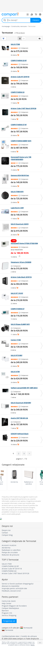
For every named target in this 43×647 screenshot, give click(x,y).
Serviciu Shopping (9, 615)
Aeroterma (14, 482)
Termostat (9, 630)
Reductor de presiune (10, 555)
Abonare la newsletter (10, 586)
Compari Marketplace (10, 608)
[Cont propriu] (40, 14)
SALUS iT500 (7, 564)
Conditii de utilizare (29, 636)
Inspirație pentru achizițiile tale (14, 588)
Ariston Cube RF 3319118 (12, 568)
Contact (5, 532)
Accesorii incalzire (9, 545)
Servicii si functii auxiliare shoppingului (17, 584)
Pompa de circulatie (10, 552)
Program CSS (7, 613)
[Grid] (24, 38)
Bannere (5, 610)
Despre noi (6, 530)
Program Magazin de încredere (14, 606)
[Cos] (36, 14)
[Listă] (20, 38)
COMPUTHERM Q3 (9, 571)
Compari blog (7, 535)
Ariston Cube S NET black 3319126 (15, 573)
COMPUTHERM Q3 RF (10, 566)
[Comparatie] (32, 14)
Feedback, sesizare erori (11, 591)
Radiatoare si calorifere (28, 483)
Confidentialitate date (10, 636)
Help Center (6, 603)
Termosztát (28, 628)
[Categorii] (27, 14)
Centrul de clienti (9, 601)
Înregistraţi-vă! (9, 621)
